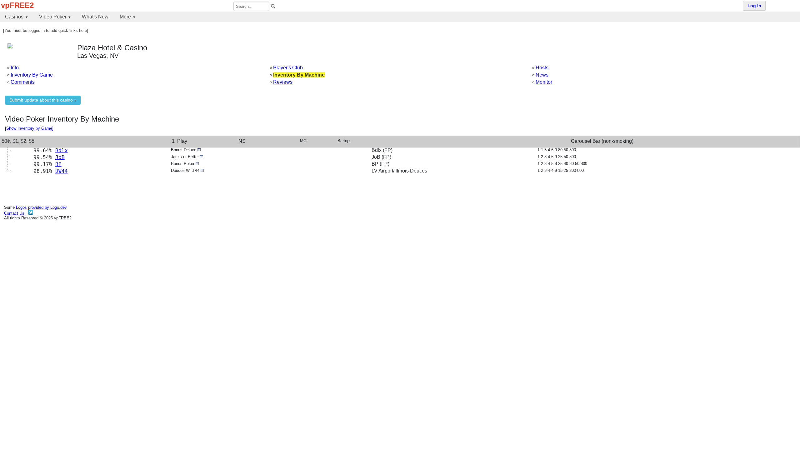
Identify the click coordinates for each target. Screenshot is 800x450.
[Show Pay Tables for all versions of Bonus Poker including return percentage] (197, 163)
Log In (754, 5)
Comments (23, 82)
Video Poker (53, 16)
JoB (60, 157)
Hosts (542, 67)
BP (58, 164)
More (125, 16)
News (542, 75)
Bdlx (61, 150)
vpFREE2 (17, 5)
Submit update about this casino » (43, 100)
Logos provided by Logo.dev (41, 207)
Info (15, 67)
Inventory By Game (32, 75)
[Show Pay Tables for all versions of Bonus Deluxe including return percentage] (199, 150)
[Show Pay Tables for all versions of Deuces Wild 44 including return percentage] (202, 170)
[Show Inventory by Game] (29, 128)
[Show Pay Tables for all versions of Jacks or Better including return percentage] (201, 156)
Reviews (282, 82)
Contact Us (15, 213)
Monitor (544, 82)
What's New (95, 16)
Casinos (14, 16)
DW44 (61, 171)
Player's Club (288, 67)
